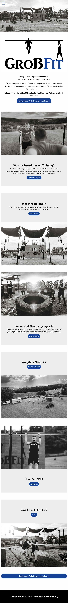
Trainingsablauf (34, 213)
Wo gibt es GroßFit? (34, 367)
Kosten (34, 515)
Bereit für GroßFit (34, 336)
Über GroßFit (34, 484)
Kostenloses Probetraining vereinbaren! (34, 101)
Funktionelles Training (34, 178)
